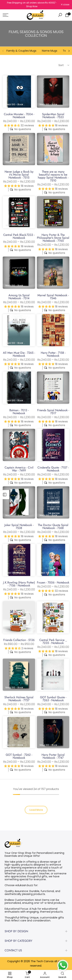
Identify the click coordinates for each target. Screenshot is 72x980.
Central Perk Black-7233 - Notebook (19, 236)
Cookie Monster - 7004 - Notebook (19, 115)
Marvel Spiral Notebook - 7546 (53, 296)
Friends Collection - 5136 (19, 640)
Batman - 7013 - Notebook (19, 411)
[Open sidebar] (4, 494)
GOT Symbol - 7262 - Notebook (19, 756)
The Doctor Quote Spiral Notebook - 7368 (53, 526)
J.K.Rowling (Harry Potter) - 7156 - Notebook (19, 584)
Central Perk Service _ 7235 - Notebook (53, 641)
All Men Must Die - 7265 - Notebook (19, 354)
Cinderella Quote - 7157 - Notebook (53, 469)
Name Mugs (49, 51)
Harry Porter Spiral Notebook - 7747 (53, 756)
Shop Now (31, 6)
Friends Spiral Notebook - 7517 (53, 411)
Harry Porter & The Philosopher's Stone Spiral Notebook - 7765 (53, 238)
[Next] (69, 51)
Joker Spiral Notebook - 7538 (18, 526)
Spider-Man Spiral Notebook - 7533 (53, 115)
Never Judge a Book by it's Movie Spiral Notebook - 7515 (19, 175)
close (66, 4)
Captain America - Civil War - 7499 (19, 469)
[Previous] (3, 51)
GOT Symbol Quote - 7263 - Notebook (53, 698)
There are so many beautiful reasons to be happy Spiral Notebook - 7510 (53, 176)
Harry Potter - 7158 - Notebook (53, 354)
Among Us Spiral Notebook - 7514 (19, 296)
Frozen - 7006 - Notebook (53, 582)
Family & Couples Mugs (21, 51)
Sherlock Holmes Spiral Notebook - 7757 (18, 698)
